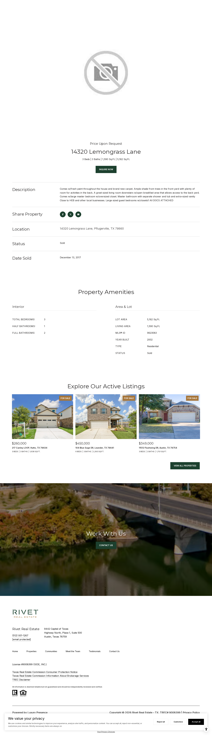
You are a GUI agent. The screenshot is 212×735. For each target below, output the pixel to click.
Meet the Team (73, 651)
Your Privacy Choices (106, 732)
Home (15, 651)
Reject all (161, 722)
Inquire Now (106, 169)
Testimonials (95, 651)
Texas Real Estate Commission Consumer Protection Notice (44, 672)
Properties (31, 651)
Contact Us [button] (106, 545)
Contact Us (114, 651)
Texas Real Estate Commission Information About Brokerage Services (50, 675)
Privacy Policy (191, 712)
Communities (51, 651)
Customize (178, 722)
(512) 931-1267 (20, 635)
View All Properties (185, 465)
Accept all (196, 722)
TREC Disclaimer (21, 679)
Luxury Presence (37, 712)
